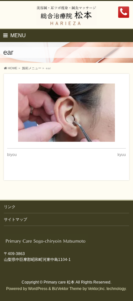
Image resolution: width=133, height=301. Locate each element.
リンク (9, 207)
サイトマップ (15, 219)
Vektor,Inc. (97, 288)
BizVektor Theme (67, 288)
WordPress (37, 288)
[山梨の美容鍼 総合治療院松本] (66, 18)
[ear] (66, 113)
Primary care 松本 (59, 282)
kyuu (122, 154)
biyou (12, 154)
